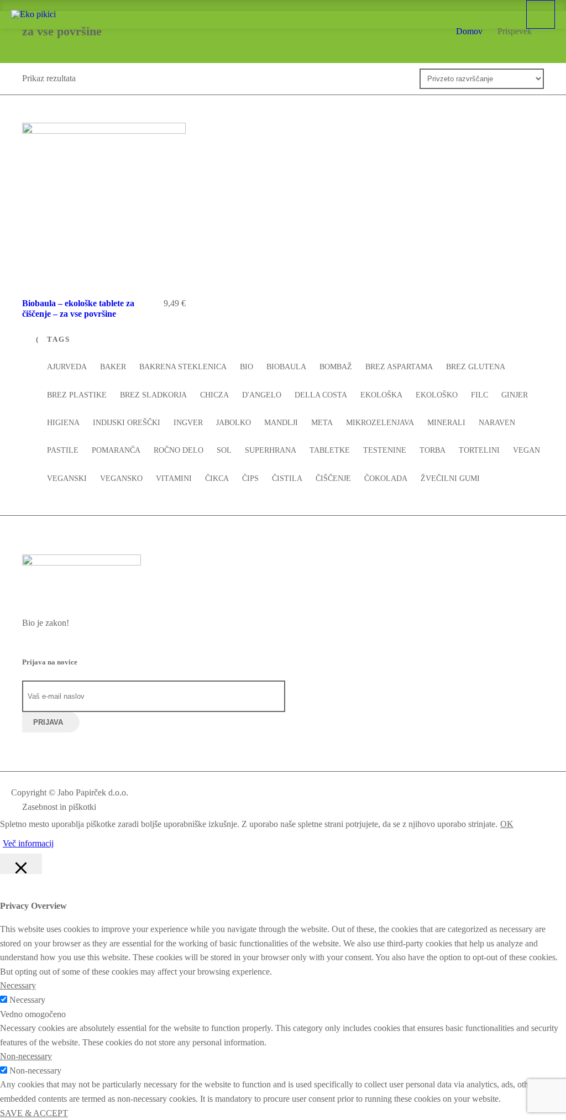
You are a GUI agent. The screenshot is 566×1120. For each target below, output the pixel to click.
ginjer (514, 395)
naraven (497, 422)
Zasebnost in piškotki (59, 807)
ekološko (437, 395)
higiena (63, 422)
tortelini (479, 450)
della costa (321, 395)
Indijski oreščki (126, 422)
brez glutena (475, 367)
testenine (384, 450)
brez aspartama (399, 367)
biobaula (286, 367)
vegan (526, 450)
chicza (214, 395)
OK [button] (506, 824)
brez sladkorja (153, 395)
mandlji (281, 422)
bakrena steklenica (183, 367)
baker (113, 367)
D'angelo (261, 395)
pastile (62, 450)
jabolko (233, 422)
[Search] (510, 14)
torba (433, 450)
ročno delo (178, 450)
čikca (217, 478)
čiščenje (333, 478)
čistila (287, 478)
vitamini (174, 478)
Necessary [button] (18, 985)
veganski (67, 478)
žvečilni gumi (450, 478)
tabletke (330, 450)
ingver (188, 422)
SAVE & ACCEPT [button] (34, 1113)
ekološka (381, 395)
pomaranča (116, 450)
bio (246, 367)
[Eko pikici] (33, 14)
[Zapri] (21, 864)
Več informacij (28, 843)
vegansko (121, 478)
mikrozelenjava (380, 422)
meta (322, 422)
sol (224, 450)
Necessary (27, 999)
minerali (446, 422)
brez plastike (77, 395)
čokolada (385, 478)
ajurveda (67, 367)
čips (250, 478)
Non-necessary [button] (26, 1056)
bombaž (335, 367)
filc (479, 395)
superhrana (270, 450)
